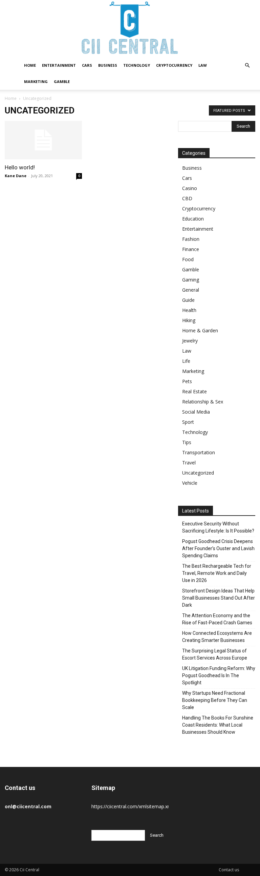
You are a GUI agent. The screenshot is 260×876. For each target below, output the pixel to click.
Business (107, 65)
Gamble (62, 81)
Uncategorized (198, 473)
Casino (189, 188)
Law (202, 65)
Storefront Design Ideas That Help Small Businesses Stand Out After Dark (218, 598)
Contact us (229, 870)
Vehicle (189, 483)
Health (189, 310)
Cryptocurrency (174, 65)
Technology (136, 65)
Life (186, 361)
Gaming (190, 279)
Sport (188, 422)
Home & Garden (200, 330)
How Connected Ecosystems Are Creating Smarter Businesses (217, 636)
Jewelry (190, 340)
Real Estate (194, 391)
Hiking (188, 320)
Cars (87, 65)
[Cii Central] (130, 28)
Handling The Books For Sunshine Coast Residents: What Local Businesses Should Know (217, 725)
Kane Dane (15, 175)
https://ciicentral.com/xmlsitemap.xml (132, 806)
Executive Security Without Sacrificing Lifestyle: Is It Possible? (218, 527)
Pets (187, 381)
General (190, 290)
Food (188, 259)
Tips (186, 442)
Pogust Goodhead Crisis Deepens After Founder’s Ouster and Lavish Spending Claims (218, 548)
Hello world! (20, 167)
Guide (188, 300)
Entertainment (59, 65)
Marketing (36, 81)
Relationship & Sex (202, 401)
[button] (247, 65)
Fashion (190, 239)
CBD (187, 198)
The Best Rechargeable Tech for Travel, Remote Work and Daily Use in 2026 (216, 573)
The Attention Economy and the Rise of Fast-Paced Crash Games (217, 619)
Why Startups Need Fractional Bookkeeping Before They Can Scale (214, 700)
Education (193, 218)
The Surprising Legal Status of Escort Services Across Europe (214, 654)
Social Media (196, 412)
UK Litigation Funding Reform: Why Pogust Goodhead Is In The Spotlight (218, 675)
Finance (190, 249)
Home (30, 65)
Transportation (198, 452)
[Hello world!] (43, 140)
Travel (189, 462)
